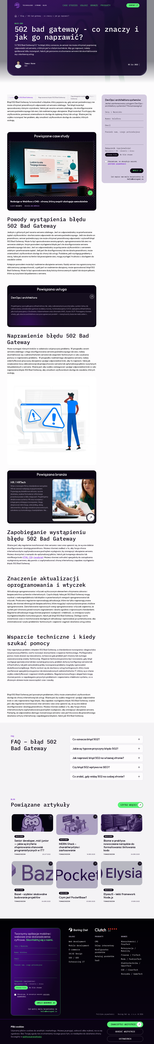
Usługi (84, 5)
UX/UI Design (75, 954)
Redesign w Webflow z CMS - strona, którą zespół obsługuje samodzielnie (49, 201)
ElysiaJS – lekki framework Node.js (119, 895)
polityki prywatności (117, 164)
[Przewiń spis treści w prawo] (87, 97)
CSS (30, 557)
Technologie (28, 5)
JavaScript (38, 557)
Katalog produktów (104, 956)
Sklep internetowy (104, 945)
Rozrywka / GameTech (132, 974)
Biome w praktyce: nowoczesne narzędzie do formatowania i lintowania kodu (119, 845)
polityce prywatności (32, 1036)
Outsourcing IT (77, 962)
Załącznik (118, 148)
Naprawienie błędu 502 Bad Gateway (51, 97)
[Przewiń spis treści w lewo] (16, 97)
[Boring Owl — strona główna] (17, 5)
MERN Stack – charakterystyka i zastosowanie (69, 847)
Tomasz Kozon (29, 63)
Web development (77, 941)
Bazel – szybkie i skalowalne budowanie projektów (30, 895)
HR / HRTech (35, 206)
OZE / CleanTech (129, 970)
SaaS (97, 960)
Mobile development (79, 945)
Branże (94, 5)
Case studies (70, 5)
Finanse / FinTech (130, 955)
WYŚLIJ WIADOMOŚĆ (44, 1003)
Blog (45, 5)
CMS (96, 941)
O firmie (38, 5)
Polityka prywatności (105, 1014)
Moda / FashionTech (131, 959)
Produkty (105, 5)
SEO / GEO (74, 958)
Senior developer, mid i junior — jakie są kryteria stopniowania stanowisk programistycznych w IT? (31, 845)
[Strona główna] (16, 16)
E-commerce (74, 949)
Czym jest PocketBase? (73, 897)
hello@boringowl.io (135, 179)
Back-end (19, 23)
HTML (25, 557)
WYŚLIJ (135, 171)
